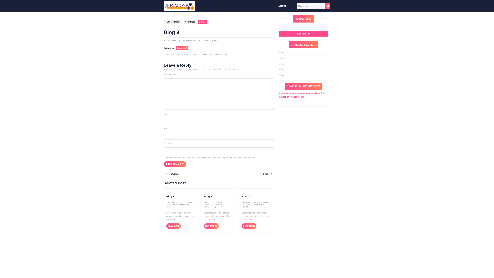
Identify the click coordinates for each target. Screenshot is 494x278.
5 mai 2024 (171, 41)
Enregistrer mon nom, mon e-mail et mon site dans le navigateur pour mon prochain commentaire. (210, 158)
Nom (166, 114)
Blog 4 (208, 196)
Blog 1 (170, 196)
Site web (168, 143)
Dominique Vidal (189, 41)
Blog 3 (281, 58)
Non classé (190, 22)
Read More (174, 227)
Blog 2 (246, 196)
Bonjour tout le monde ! (293, 97)
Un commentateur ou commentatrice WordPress (302, 93)
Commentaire (170, 74)
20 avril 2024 (213, 202)
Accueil (282, 6)
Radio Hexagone (172, 22)
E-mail (167, 129)
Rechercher (303, 18)
